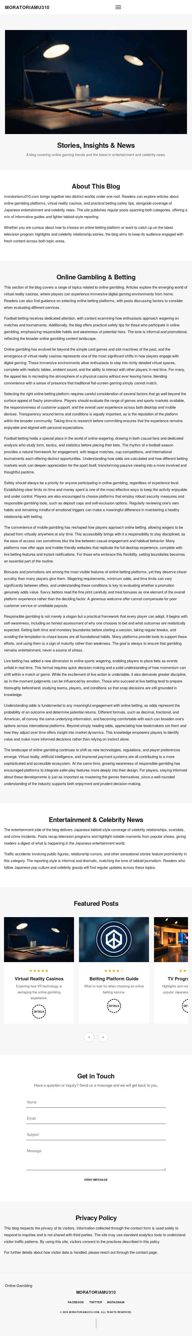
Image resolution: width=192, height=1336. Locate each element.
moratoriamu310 (27, 7)
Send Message (96, 1179)
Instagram (115, 1302)
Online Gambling (18, 1285)
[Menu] (118, 7)
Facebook (76, 1302)
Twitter (95, 1302)
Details (39, 1011)
